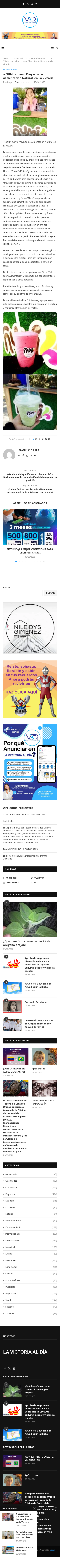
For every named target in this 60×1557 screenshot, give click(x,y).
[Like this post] (36, 439)
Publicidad (31, 1286)
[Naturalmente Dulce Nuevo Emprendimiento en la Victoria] (8, 1517)
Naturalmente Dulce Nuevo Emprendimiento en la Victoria (24, 1518)
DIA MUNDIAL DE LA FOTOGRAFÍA (20, 849)
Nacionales (31, 1260)
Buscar (6, 587)
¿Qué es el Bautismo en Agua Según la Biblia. (38, 985)
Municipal (31, 1247)
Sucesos (31, 1306)
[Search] (56, 48)
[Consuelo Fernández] (12, 1006)
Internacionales (31, 1240)
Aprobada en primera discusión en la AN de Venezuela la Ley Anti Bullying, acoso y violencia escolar (40, 964)
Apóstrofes (8, 821)
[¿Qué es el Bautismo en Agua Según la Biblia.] (12, 988)
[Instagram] (32, 3)
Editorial (31, 1213)
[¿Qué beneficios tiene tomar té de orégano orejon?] (30, 919)
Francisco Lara (21, 82)
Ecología (31, 1200)
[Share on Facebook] (39, 439)
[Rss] (36, 3)
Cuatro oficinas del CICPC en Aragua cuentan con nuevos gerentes (39, 1023)
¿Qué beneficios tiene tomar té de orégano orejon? (26, 943)
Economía (19, 58)
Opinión (31, 1273)
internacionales (31, 1233)
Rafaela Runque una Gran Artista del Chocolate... (24, 1535)
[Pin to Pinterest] (46, 439)
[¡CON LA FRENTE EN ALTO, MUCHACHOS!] (15, 1056)
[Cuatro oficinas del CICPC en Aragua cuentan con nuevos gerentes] (12, 1025)
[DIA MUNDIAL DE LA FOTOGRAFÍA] (44, 1088)
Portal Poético (31, 1280)
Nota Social (31, 1266)
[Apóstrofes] (44, 1056)
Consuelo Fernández (36, 1002)
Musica (31, 1253)
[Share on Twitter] (43, 439)
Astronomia (31, 1174)
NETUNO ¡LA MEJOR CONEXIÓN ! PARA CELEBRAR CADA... (30, 551)
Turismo (31, 1313)
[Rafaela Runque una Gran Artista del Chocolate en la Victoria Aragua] (8, 1535)
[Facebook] (23, 3)
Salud (31, 1300)
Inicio (5, 58)
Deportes (31, 1194)
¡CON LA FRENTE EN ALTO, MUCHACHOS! (24, 814)
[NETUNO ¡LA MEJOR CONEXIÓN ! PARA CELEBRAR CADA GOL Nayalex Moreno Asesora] (30, 527)
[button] (5, 535)
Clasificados (31, 1180)
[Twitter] (28, 3)
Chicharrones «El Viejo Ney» (24, 1549)
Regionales (31, 1293)
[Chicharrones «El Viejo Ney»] (8, 1550)
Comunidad (31, 1187)
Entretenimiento (31, 1227)
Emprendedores (37, 58)
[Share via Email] (49, 439)
